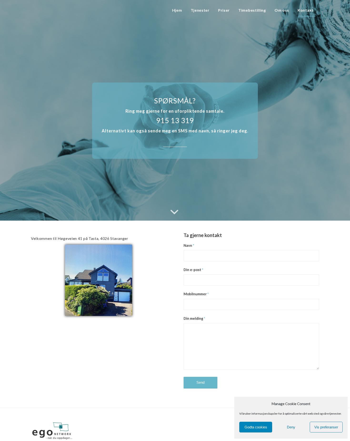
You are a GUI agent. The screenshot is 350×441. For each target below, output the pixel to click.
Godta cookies (256, 427)
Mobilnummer (196, 294)
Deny (291, 427)
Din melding (194, 318)
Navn (189, 245)
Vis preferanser (326, 427)
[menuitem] (178, 10)
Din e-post (193, 269)
